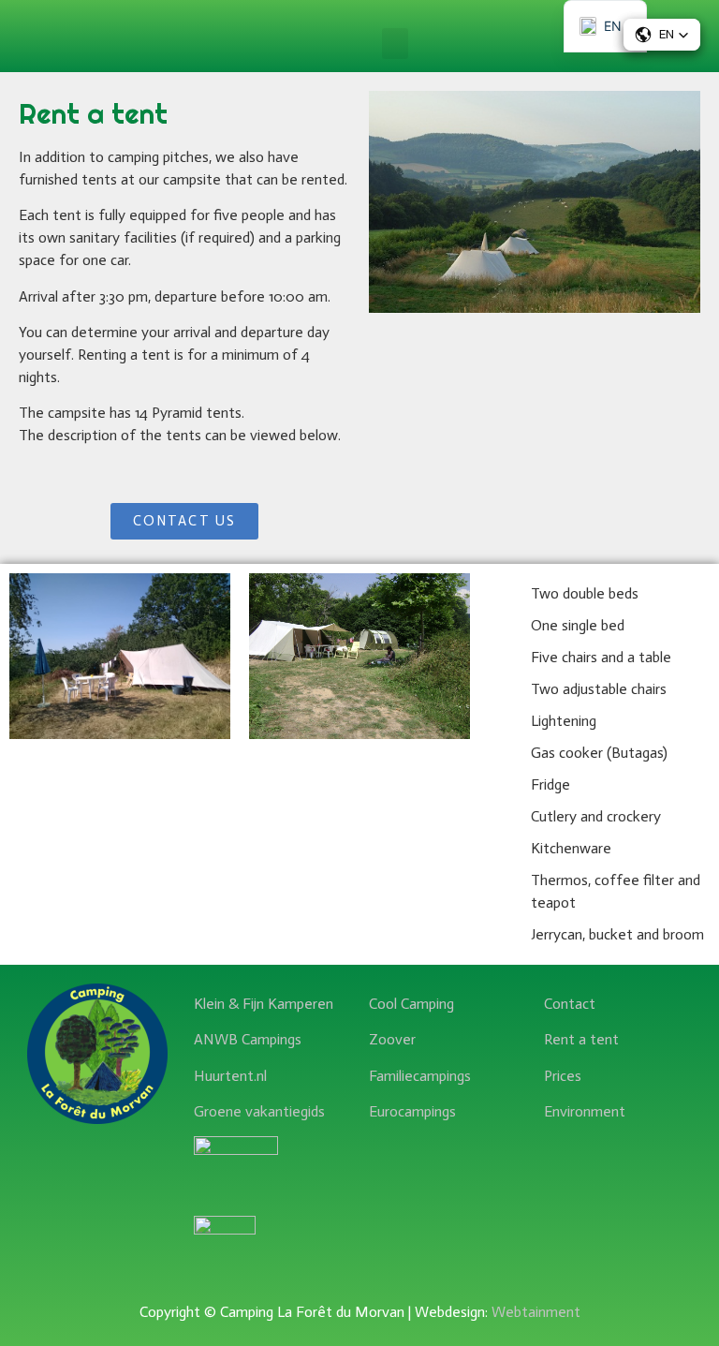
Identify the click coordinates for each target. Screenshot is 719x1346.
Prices (562, 1076)
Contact (569, 1004)
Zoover (392, 1039)
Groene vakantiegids (259, 1111)
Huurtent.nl (230, 1076)
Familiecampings (420, 1076)
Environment (584, 1111)
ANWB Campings (247, 1039)
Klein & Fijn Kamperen (263, 1004)
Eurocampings (412, 1111)
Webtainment (536, 1312)
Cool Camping (411, 1004)
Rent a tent (581, 1039)
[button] (395, 43)
